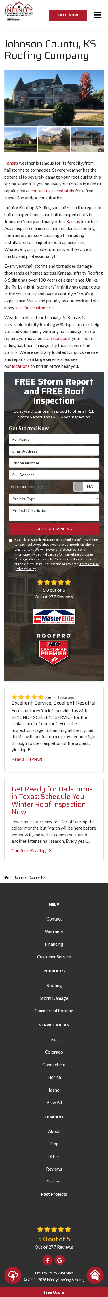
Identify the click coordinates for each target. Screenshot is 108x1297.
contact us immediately (52, 190)
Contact (54, 918)
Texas (54, 1039)
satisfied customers (33, 307)
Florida (54, 1077)
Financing (54, 944)
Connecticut (54, 1064)
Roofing (54, 985)
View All (54, 1102)
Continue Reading (29, 850)
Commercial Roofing (54, 1010)
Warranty (54, 931)
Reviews (54, 1168)
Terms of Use (89, 564)
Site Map (66, 1273)
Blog (54, 1143)
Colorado (54, 1051)
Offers (54, 1156)
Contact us (56, 338)
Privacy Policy (26, 569)
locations (21, 366)
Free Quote (54, 1292)
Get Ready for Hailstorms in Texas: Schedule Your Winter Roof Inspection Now (52, 800)
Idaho (54, 1089)
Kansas (11, 163)
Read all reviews (27, 759)
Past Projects (54, 1194)
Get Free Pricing (54, 529)
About (54, 1131)
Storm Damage (54, 998)
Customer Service (54, 956)
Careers (54, 1181)
